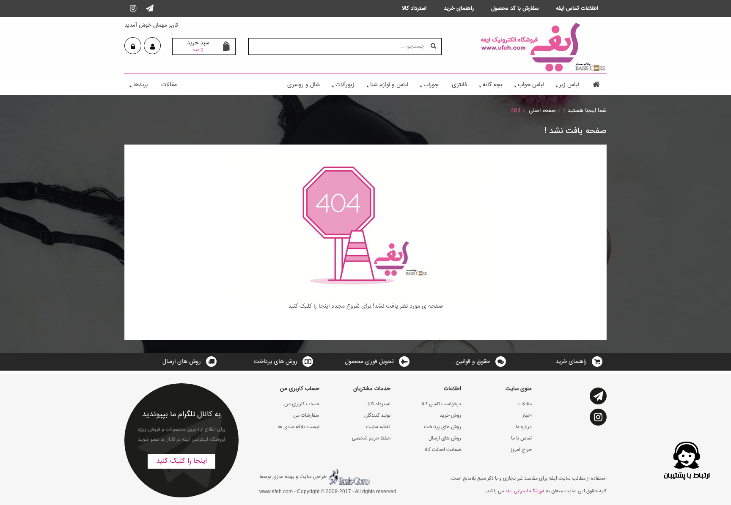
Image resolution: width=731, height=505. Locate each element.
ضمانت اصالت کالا (442, 450)
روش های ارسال (181, 361)
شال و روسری (303, 85)
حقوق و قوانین (473, 361)
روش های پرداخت (275, 361)
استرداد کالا (379, 404)
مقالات (169, 85)
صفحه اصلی (542, 110)
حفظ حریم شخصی (371, 438)
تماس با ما (521, 438)
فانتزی (459, 85)
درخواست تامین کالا (441, 404)
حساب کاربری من (301, 404)
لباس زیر (569, 85)
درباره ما (524, 427)
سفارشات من (306, 416)
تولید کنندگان (377, 416)
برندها (140, 85)
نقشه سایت (378, 427)
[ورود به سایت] (132, 47)
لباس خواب (531, 85)
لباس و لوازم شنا (389, 85)
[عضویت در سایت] (152, 47)
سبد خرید (198, 46)
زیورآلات (345, 85)
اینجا (323, 306)
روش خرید (450, 416)
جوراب (430, 85)
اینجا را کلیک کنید (181, 461)
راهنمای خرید (571, 361)
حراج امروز (521, 450)
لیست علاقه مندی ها (298, 427)
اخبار (527, 416)
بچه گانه (492, 85)
